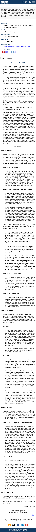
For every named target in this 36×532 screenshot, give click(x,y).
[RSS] (9, 526)
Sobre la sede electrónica (15, 519)
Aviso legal (29, 519)
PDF (6, 52)
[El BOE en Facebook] (18, 526)
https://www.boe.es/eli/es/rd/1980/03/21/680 (17, 46)
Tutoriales (12, 522)
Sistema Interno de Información (27, 520)
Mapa (24, 519)
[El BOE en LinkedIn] (22, 526)
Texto (3, 58)
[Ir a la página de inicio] (4, 3)
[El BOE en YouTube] (26, 526)
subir (32, 515)
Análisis (9, 58)
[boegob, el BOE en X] (13, 526)
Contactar (6, 519)
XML (15, 52)
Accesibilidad (5, 520)
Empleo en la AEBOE (21, 522)
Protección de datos (14, 520)
